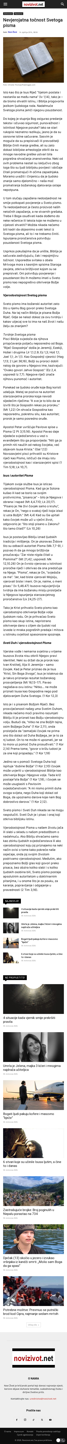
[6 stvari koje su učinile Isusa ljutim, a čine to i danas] (11, 957)
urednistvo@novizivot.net (43, 1398)
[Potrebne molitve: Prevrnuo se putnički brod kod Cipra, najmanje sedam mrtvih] (33, 1291)
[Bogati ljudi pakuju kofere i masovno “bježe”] (11, 943)
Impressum (19, 1431)
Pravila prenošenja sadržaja (48, 1431)
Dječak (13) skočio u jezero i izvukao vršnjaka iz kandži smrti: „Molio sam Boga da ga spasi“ (32, 1262)
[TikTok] (33, 1420)
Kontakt (30, 1431)
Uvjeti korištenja (43, 1434)
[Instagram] (25, 1420)
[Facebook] (17, 1420)
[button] (5, 4)
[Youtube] (50, 1420)
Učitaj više (32, 1324)
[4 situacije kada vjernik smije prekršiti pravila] (11, 913)
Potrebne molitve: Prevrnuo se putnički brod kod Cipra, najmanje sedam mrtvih (30, 1312)
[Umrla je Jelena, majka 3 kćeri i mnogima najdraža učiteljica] (11, 928)
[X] (42, 1420)
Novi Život (12, 32)
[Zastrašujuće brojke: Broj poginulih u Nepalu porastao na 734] (33, 1191)
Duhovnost (8, 13)
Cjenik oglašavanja (25, 1434)
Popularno (18, 13)
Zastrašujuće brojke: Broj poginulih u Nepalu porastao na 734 (28, 1212)
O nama (7, 1431)
